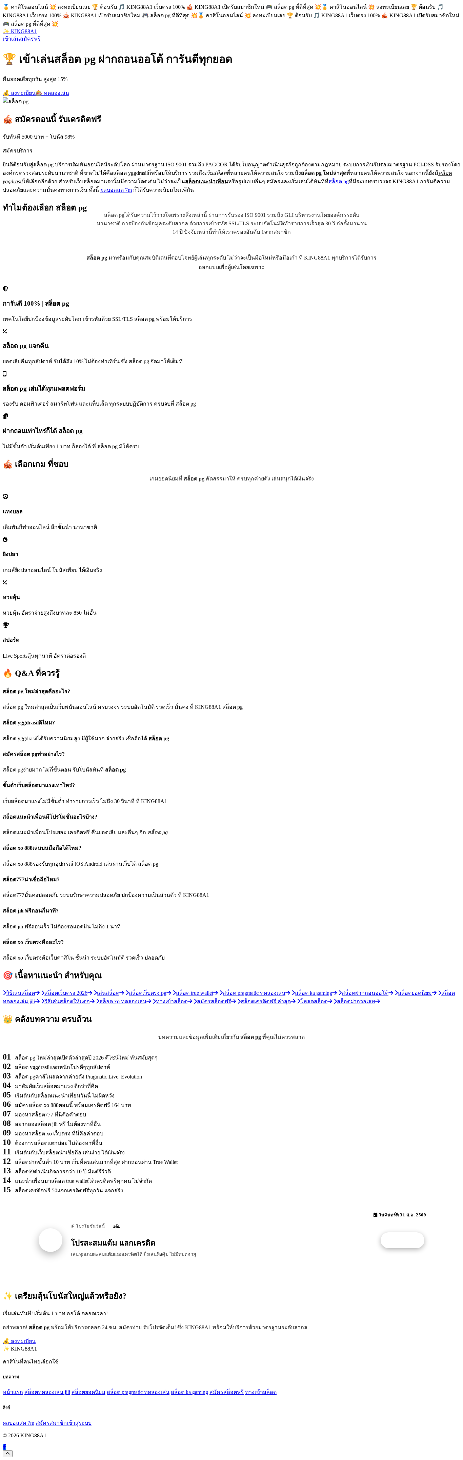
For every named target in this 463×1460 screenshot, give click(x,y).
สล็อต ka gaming (189, 1392)
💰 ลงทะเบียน (19, 93)
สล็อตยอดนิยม (88, 1392)
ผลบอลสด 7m (116, 190)
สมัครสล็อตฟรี (226, 1392)
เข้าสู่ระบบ (79, 1423)
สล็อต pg (338, 181)
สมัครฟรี (30, 39)
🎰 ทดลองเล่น (52, 93)
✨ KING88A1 (20, 31)
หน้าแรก (13, 1392)
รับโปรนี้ (406, 1240)
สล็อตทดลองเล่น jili (47, 1392)
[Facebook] (4, 1447)
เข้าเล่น (11, 39)
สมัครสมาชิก (51, 1423)
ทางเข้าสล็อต (261, 1392)
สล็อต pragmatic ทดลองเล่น (138, 1392)
